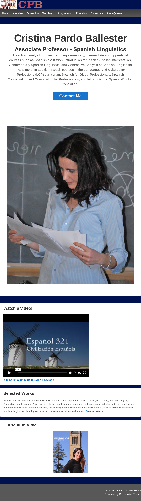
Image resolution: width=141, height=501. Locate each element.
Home (5, 13)
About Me (17, 13)
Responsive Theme (130, 494)
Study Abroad (64, 13)
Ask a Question (115, 13)
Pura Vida (81, 13)
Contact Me (97, 13)
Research (31, 13)
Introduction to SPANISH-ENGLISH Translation (28, 379)
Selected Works (94, 411)
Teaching (47, 13)
